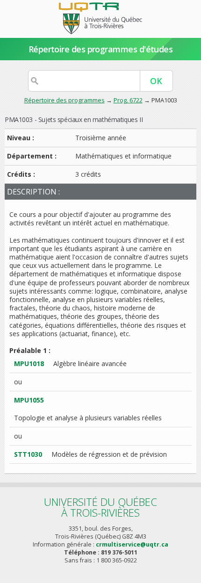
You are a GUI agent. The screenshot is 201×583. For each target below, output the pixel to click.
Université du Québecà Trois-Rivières (100, 507)
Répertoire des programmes (64, 100)
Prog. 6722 (128, 100)
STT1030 (28, 454)
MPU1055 (29, 400)
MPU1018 (29, 363)
